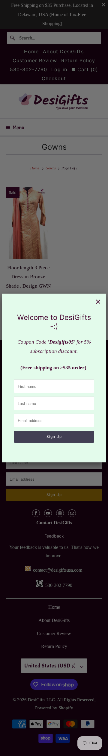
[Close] (98, 301)
